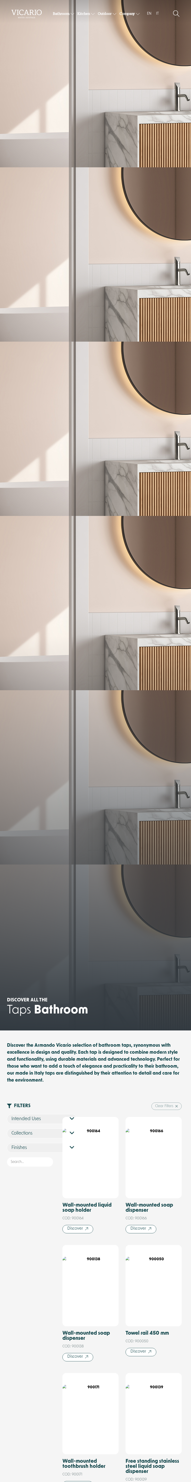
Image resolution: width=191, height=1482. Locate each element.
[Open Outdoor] (114, 14)
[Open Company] (138, 14)
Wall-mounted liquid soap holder (87, 1208)
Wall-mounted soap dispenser (149, 1208)
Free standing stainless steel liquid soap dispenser (152, 1466)
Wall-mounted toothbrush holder (83, 1464)
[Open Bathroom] (72, 14)
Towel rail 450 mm (147, 1333)
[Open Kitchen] (93, 14)
